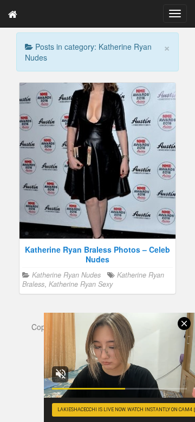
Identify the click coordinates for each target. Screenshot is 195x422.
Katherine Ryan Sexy (81, 284)
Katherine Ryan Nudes (66, 275)
